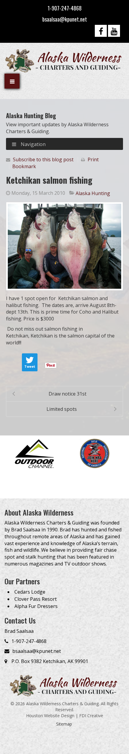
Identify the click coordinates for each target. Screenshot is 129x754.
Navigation (33, 144)
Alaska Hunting (93, 193)
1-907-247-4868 (65, 8)
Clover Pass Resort (35, 599)
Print (93, 159)
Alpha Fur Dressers (36, 606)
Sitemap (64, 724)
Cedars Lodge (29, 592)
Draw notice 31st (67, 393)
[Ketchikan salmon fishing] (64, 246)
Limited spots (61, 409)
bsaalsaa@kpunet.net (64, 19)
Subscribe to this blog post (43, 159)
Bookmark (24, 166)
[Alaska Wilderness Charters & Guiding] (64, 60)
